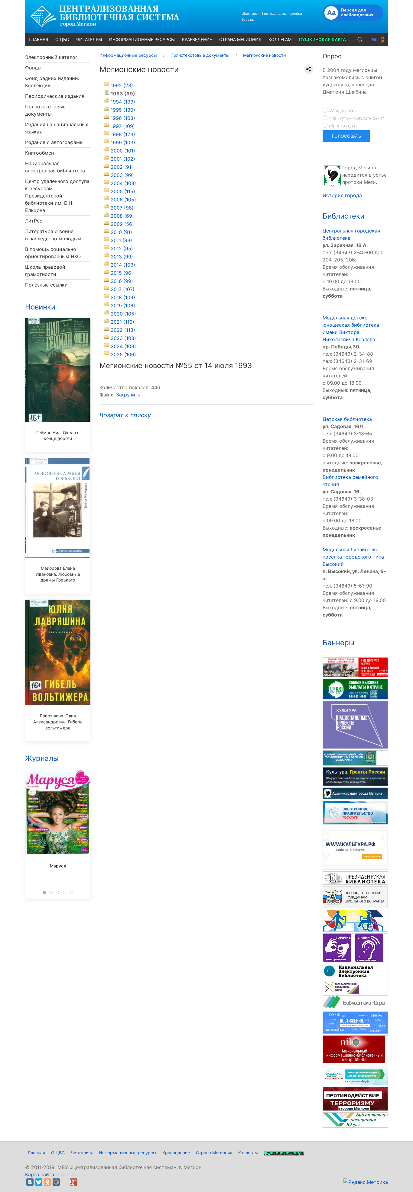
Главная (36, 1152)
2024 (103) (123, 346)
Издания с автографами (54, 142)
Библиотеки (343, 216)
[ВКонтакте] (30, 1182)
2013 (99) (122, 257)
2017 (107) (123, 289)
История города (342, 195)
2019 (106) (123, 306)
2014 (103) (123, 265)
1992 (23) (122, 85)
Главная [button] (38, 39)
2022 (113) (123, 330)
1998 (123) (123, 134)
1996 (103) (123, 118)
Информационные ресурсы (127, 1152)
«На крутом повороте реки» (355, 117)
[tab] (44, 892)
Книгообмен (39, 153)
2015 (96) (122, 273)
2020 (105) (123, 314)
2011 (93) (121, 240)
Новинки (40, 307)
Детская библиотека (347, 419)
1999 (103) (123, 142)
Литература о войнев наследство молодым (53, 235)
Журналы (42, 758)
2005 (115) (123, 191)
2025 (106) (123, 354)
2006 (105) (123, 200)
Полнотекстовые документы (45, 110)
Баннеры (338, 642)
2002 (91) (122, 167)
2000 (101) (123, 151)
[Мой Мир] (56, 1182)
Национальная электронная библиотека (55, 167)
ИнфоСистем (71, 1174)
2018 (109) (123, 297)
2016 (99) (122, 281)
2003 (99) (122, 175)
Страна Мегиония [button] (240, 39)
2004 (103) (123, 183)
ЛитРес (33, 221)
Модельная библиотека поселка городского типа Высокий (353, 556)
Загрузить (128, 395)
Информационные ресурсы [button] (142, 39)
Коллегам (248, 1152)
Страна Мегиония (214, 1152)
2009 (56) (122, 224)
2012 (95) (122, 248)
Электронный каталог (51, 57)
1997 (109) (123, 126)
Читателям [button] (89, 39)
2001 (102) (123, 159)
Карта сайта (39, 1174)
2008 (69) (122, 216)
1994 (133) (123, 102)
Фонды (33, 68)
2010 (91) (121, 232)
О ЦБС (58, 1152)
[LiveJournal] (65, 1182)
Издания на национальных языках (56, 128)
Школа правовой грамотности (45, 270)
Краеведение (176, 1152)
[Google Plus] (73, 1182)
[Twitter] (38, 1182)
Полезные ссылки (46, 285)
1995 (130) (123, 110)
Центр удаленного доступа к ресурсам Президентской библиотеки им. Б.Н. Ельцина (57, 195)
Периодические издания (54, 96)
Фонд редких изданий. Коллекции (52, 81)
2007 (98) (122, 208)
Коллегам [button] (279, 39)
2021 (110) (122, 322)
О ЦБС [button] (62, 39)
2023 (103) (123, 338)
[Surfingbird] (82, 1182)
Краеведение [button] (197, 39)
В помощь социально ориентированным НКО (53, 252)
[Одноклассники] (47, 1182)
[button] (360, 39)
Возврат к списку (125, 415)
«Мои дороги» (341, 110)
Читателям (82, 1152)
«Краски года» (342, 125)
